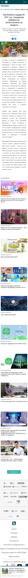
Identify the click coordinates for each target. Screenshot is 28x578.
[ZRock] (18, 516)
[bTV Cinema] (21, 483)
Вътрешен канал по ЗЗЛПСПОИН (14, 552)
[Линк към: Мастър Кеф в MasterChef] (14, 252)
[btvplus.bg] (5, 493)
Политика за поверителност (14, 545)
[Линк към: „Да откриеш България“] (14, 310)
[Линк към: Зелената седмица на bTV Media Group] (14, 339)
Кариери (14, 537)
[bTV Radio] (14, 511)
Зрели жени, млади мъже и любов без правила (12, 575)
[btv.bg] (5, 483)
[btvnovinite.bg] (13, 493)
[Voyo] (5, 496)
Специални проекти (8, 9)
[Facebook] (7, 565)
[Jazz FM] (22, 511)
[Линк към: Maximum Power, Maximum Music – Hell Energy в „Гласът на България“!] (14, 223)
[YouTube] (19, 565)
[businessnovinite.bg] (22, 493)
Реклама (5, 6)
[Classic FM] (10, 516)
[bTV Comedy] (12, 483)
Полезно (17, 9)
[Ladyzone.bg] (12, 496)
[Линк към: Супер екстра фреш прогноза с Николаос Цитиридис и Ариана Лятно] (14, 281)
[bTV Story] (15, 486)
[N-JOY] (6, 511)
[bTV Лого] (14, 523)
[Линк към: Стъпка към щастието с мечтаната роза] (14, 397)
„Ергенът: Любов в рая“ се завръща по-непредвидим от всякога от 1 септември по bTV (17, 571)
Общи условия (14, 556)
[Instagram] (13, 565)
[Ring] (23, 486)
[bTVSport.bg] (21, 497)
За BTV (14, 529)
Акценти (22, 9)
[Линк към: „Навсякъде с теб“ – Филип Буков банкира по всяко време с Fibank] (14, 454)
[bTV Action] (6, 486)
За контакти (14, 541)
